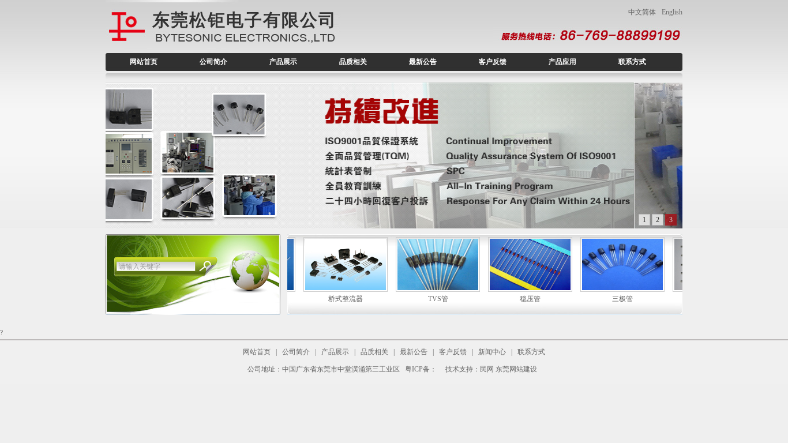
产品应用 (562, 62)
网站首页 (143, 62)
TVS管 (410, 299)
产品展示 (283, 62)
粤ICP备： (421, 369)
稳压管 (502, 299)
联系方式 (632, 62)
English (672, 12)
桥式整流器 (318, 299)
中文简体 (642, 12)
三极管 (594, 299)
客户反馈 (492, 62)
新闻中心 (492, 352)
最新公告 (423, 62)
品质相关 (353, 62)
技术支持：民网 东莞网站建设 (491, 369)
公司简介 (213, 62)
